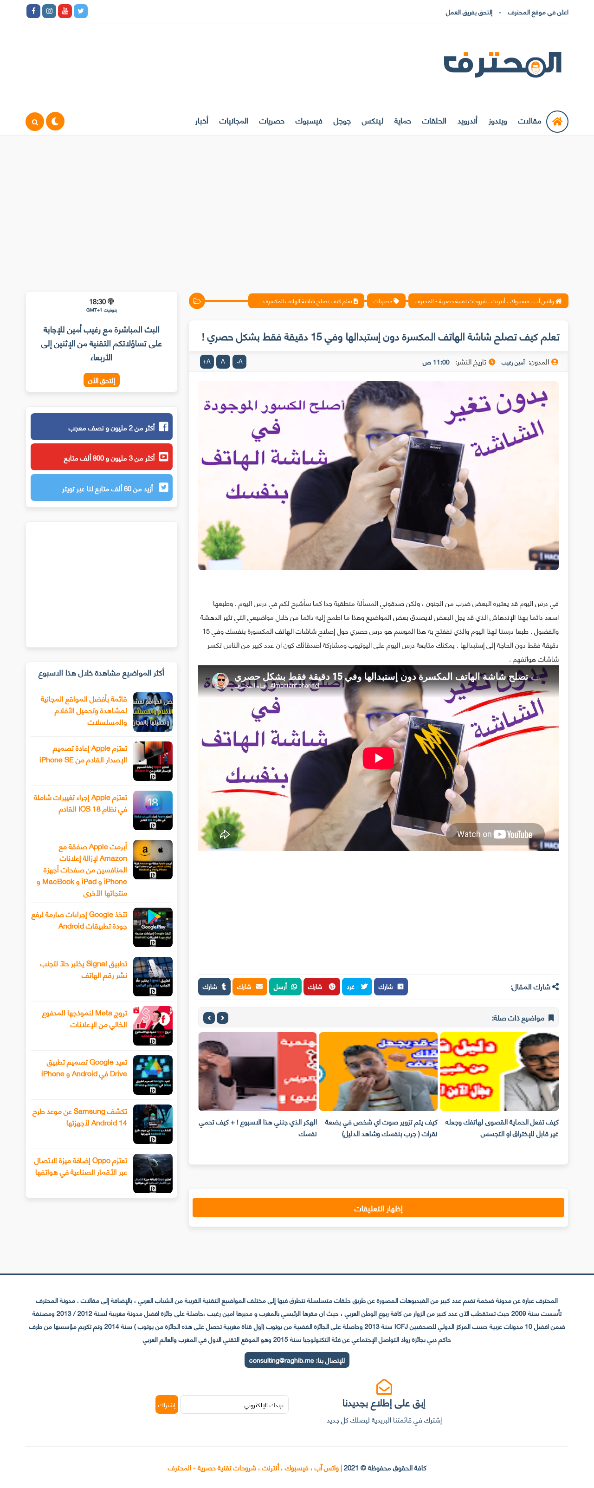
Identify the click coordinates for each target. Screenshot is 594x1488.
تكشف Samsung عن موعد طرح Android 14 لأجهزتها (79, 1116)
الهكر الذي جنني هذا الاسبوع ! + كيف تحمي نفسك (258, 1127)
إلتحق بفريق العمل (469, 11)
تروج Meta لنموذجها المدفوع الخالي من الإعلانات (84, 1018)
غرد (351, 986)
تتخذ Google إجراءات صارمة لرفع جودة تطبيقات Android (79, 919)
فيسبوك (309, 120)
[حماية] (96, 11)
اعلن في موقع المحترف (538, 11)
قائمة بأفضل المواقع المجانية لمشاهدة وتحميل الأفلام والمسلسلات (84, 709)
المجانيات (234, 120)
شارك (386, 986)
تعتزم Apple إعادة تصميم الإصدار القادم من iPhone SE (83, 753)
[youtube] (65, 11)
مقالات (530, 120)
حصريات (271, 120)
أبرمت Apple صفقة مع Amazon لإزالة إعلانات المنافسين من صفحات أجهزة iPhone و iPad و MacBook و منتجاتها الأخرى (82, 869)
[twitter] (81, 11)
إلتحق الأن (101, 380)
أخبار (201, 120)
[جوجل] (128, 11)
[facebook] (33, 11)
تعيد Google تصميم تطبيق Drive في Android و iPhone (84, 1067)
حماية (402, 120)
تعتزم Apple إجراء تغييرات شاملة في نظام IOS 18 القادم (80, 802)
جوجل (342, 120)
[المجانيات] (175, 11)
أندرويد (468, 120)
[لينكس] (112, 11)
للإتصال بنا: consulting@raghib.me (297, 1359)
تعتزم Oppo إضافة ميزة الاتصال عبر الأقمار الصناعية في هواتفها (80, 1165)
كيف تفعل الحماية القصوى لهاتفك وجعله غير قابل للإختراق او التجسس (502, 1127)
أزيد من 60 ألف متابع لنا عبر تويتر (108, 488)
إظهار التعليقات (379, 1207)
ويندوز (498, 120)
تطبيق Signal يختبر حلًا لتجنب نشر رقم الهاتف (83, 968)
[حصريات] (160, 11)
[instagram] (49, 11)
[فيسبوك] (144, 11)
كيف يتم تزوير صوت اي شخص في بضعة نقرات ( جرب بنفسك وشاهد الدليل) (381, 1127)
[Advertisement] (297, 208)
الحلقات (434, 120)
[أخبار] (191, 11)
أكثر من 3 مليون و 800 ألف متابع (109, 457)
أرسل (280, 986)
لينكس (372, 120)
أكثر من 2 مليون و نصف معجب (112, 427)
